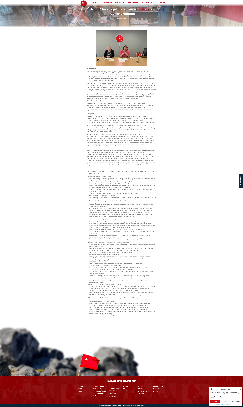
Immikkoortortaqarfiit (134, 2)
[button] (240, 389)
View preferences (236, 401)
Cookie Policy (217, 404)
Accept (215, 401)
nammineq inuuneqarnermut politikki (228, 404)
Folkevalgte (118, 2)
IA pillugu (95, 2)
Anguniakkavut (107, 2)
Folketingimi (150, 2)
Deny (226, 401)
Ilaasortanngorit (240, 180)
